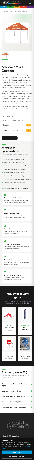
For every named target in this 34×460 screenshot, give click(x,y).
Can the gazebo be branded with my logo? (14, 385)
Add (28, 125)
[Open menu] (30, 3)
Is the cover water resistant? (12, 391)
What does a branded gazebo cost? (14, 407)
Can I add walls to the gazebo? (12, 402)
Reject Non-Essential (17, 456)
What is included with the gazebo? (14, 396)
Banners (17, 6)
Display (30, 6)
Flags (24, 6)
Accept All (17, 452)
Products (5, 11)
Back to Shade (10, 138)
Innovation (3, 6)
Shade (10, 6)
